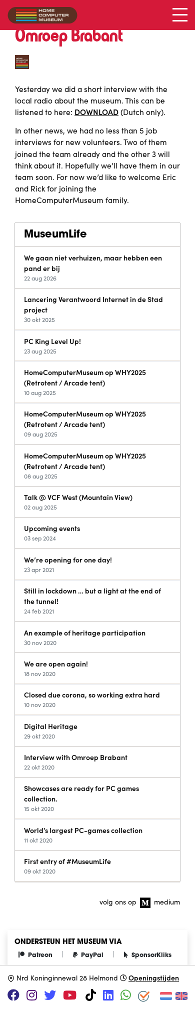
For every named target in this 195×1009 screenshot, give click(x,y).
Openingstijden (153, 977)
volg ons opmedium (140, 901)
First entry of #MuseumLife (67, 861)
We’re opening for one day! (68, 559)
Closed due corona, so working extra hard (92, 695)
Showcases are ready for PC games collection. (81, 793)
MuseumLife (55, 235)
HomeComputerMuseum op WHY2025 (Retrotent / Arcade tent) (85, 377)
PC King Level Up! (52, 341)
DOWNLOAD (96, 111)
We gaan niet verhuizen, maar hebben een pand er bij (93, 262)
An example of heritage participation (85, 633)
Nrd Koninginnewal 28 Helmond (67, 977)
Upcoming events (52, 528)
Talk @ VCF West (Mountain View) (78, 497)
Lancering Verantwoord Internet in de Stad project (93, 304)
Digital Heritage (51, 726)
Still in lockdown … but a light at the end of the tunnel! (92, 596)
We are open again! (56, 663)
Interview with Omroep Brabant (76, 757)
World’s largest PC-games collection (83, 830)
